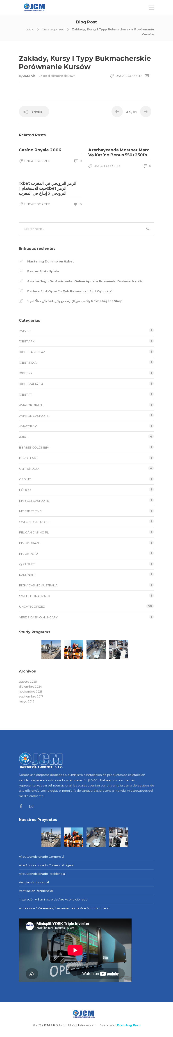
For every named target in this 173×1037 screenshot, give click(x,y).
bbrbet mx (28, 458)
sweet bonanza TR (34, 596)
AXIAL (23, 437)
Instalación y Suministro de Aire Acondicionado (53, 899)
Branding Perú (129, 1025)
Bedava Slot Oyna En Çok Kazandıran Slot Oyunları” (69, 291)
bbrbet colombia (34, 447)
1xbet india (27, 362)
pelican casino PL (34, 532)
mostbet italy (30, 511)
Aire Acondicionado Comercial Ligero (46, 865)
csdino (25, 479)
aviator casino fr (34, 415)
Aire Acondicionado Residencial (42, 873)
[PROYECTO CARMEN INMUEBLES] (28, 649)
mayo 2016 (26, 701)
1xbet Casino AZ (32, 352)
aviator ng (28, 426)
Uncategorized (53, 29)
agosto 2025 (28, 681)
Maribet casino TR (34, 500)
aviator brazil (31, 405)
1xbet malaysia (31, 384)
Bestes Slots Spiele (43, 271)
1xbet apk (26, 341)
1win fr (25, 331)
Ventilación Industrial (34, 882)
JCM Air (29, 75)
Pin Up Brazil (29, 543)
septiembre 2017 (31, 696)
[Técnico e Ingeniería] (73, 649)
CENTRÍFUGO (29, 468)
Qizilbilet (27, 564)
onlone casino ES (34, 522)
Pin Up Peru (28, 553)
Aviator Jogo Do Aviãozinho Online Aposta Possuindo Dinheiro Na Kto (85, 281)
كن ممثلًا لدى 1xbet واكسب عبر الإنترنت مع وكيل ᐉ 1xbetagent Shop (75, 301)
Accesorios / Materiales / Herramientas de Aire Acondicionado (64, 908)
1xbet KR (25, 373)
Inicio (30, 29)
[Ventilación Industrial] (96, 649)
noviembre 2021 (30, 691)
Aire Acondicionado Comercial (41, 856)
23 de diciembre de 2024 (57, 75)
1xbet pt (25, 394)
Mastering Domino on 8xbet (50, 261)
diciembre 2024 (30, 686)
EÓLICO (25, 490)
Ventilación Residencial (36, 891)
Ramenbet (27, 575)
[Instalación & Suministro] (118, 649)
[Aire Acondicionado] (51, 649)
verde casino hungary (38, 617)
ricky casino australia (38, 585)
